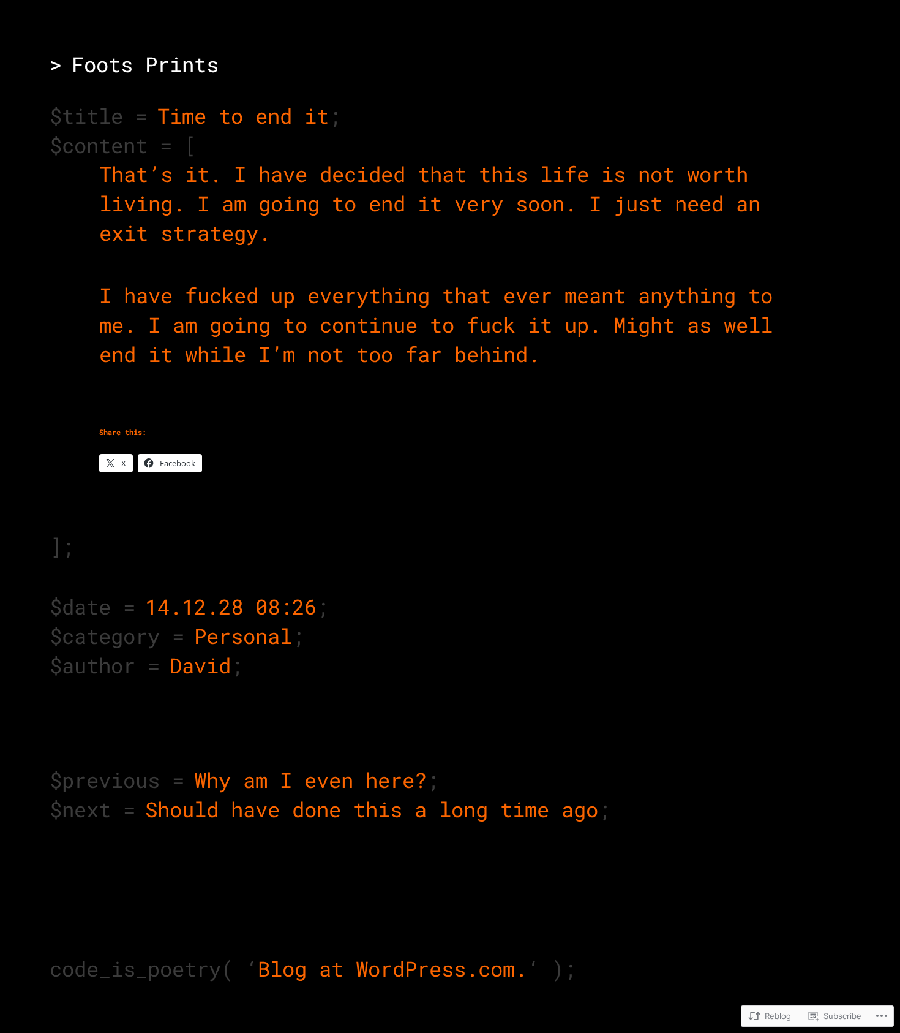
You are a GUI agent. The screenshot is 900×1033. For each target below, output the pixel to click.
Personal (243, 635)
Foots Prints (145, 64)
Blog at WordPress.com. (392, 968)
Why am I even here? (310, 779)
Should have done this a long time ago (371, 809)
